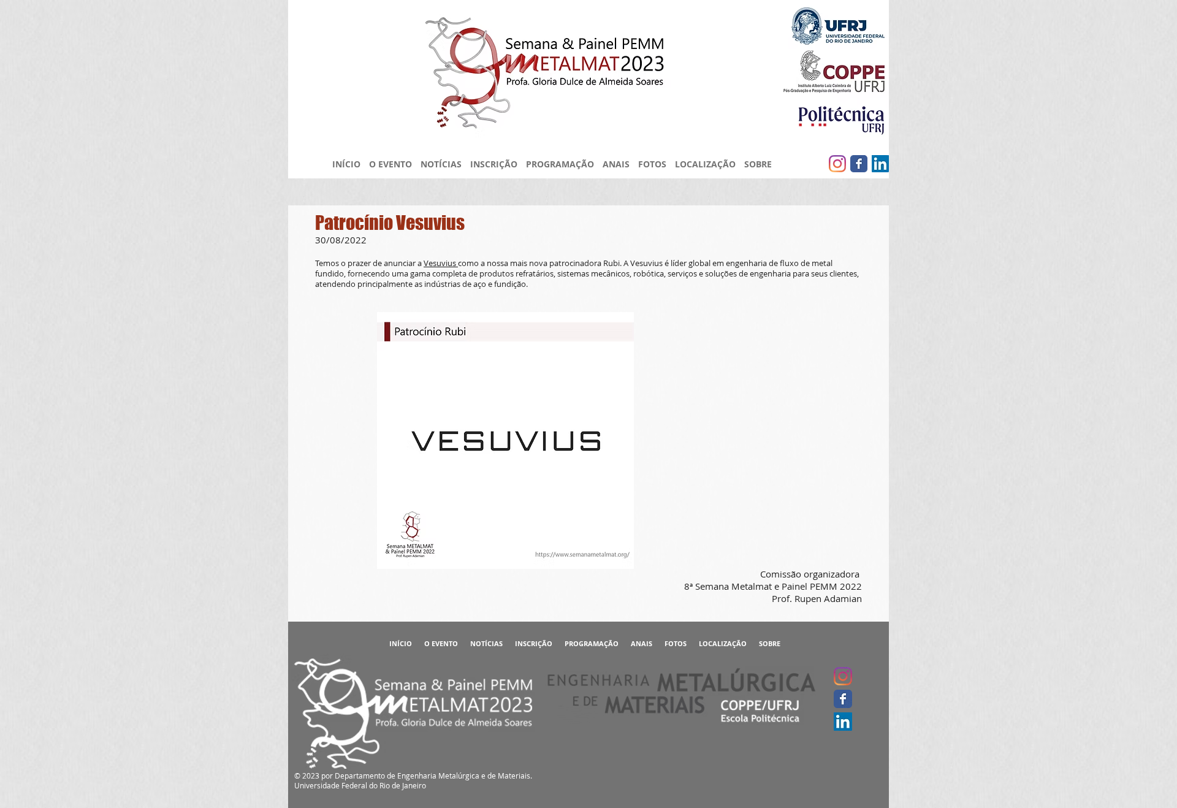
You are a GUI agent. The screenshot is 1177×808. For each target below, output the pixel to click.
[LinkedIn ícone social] (880, 163)
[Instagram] (837, 163)
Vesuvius (441, 263)
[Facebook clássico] (858, 163)
